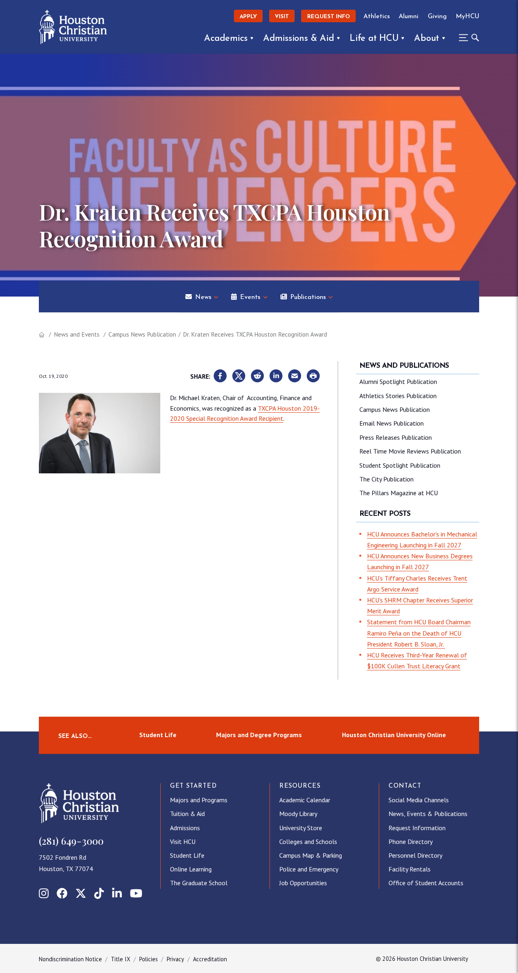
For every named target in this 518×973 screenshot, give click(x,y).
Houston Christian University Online (394, 735)
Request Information (417, 828)
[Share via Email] (294, 376)
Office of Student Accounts (425, 883)
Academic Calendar (304, 800)
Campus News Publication (142, 334)
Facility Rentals (409, 869)
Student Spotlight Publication (399, 465)
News (203, 297)
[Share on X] (238, 376)
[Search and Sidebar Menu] (466, 38)
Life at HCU (374, 38)
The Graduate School (198, 883)
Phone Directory (410, 841)
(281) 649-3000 (71, 840)
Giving (437, 16)
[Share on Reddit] (257, 376)
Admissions (185, 828)
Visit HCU (182, 841)
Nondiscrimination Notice (70, 959)
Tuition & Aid (187, 814)
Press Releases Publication (395, 437)
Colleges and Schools (308, 841)
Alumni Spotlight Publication (398, 381)
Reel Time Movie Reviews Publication (410, 451)
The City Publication (386, 479)
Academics (225, 38)
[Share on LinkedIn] (276, 376)
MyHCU (467, 16)
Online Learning (191, 869)
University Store (300, 828)
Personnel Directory (415, 855)
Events (250, 297)
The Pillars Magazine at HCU (398, 493)
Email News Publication (391, 423)
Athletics (376, 16)
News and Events (77, 334)
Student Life (157, 735)
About (426, 38)
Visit (282, 16)
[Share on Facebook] (220, 376)
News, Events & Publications (427, 814)
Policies (148, 959)
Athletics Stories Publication (398, 396)
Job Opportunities (303, 883)
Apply (248, 16)
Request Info (328, 16)
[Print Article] (313, 376)
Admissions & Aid (298, 38)
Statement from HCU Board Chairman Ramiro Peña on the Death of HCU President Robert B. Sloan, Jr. (419, 633)
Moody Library (298, 814)
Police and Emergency (308, 869)
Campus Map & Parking (310, 855)
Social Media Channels (418, 800)
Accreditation (210, 959)
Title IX (120, 959)
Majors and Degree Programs (259, 735)
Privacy (175, 959)
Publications (308, 297)
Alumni (408, 16)
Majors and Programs (198, 800)
